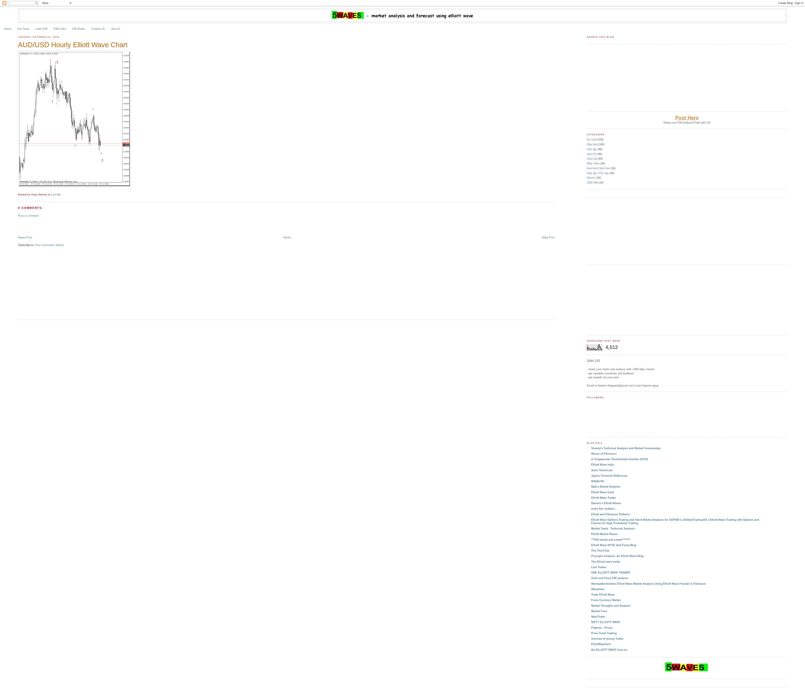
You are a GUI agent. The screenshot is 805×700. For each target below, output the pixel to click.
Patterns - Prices (602, 627)
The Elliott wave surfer (605, 561)
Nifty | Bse (593, 163)
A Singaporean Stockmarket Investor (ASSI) (619, 459)
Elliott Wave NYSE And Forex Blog (613, 545)
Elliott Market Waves (604, 534)
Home (7, 28)
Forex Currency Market (606, 600)
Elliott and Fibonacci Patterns (610, 514)
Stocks (591, 177)
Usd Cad (592, 158)
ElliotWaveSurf (600, 644)
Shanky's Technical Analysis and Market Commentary (626, 448)
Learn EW (41, 28)
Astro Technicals (602, 470)
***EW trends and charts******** (611, 539)
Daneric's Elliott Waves (606, 503)
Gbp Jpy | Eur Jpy (598, 173)
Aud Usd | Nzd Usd (599, 168)
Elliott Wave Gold (602, 492)
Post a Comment (28, 215)
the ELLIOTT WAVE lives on (609, 649)
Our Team (23, 28)
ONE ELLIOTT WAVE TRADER (610, 572)
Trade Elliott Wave (603, 594)
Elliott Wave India (602, 464)
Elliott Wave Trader (603, 497)
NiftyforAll (597, 481)
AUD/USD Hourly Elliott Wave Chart (72, 45)
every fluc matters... (604, 508)
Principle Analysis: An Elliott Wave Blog (617, 556)
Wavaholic (598, 589)
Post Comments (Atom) (49, 245)
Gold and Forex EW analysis (609, 578)
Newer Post (25, 237)
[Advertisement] (67, 226)
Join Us (115, 28)
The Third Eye (600, 550)
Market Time (599, 611)
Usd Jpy (592, 149)
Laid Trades (598, 567)
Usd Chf (592, 154)
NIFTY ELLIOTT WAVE (605, 622)
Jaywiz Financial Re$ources (609, 475)
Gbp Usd (592, 144)
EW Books (78, 28)
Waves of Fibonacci (604, 453)
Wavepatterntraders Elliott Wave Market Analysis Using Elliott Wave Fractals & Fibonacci (648, 583)
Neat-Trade (598, 616)
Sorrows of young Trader (607, 638)
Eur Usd (592, 139)
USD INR (593, 182)
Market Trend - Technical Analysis (613, 528)
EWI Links (60, 28)
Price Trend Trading (604, 633)
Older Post (548, 237)
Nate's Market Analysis (605, 486)
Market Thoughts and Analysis (611, 605)
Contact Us (98, 28)
